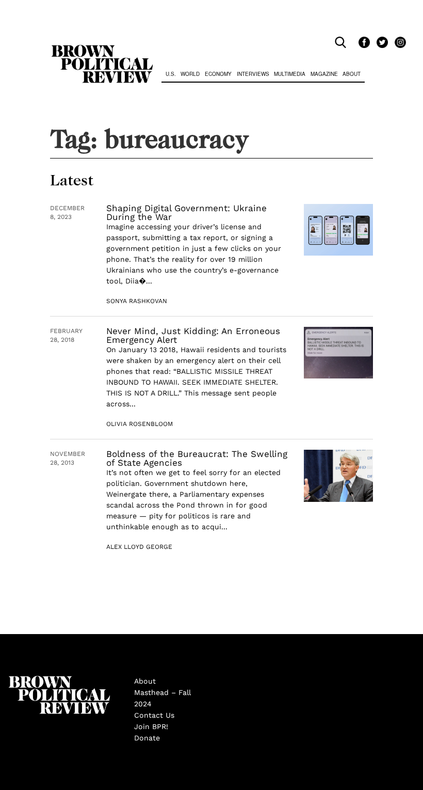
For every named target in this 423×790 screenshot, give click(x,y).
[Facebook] (362, 42)
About (352, 73)
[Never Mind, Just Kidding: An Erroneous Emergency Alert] (338, 353)
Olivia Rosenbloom (139, 424)
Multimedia (289, 73)
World (190, 73)
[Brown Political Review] (102, 49)
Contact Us (154, 715)
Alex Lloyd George (139, 546)
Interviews (253, 73)
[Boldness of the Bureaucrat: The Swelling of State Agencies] (338, 476)
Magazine (324, 73)
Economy (218, 73)
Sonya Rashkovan (136, 301)
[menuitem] (171, 75)
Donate (147, 738)
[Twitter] (380, 42)
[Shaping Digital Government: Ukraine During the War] (338, 230)
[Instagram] (397, 42)
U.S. (171, 73)
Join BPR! (151, 726)
